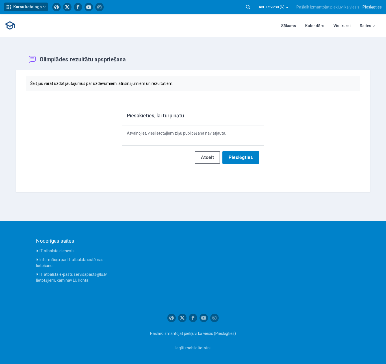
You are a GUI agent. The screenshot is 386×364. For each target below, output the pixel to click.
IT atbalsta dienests (57, 251)
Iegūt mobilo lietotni (193, 348)
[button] (26, 7)
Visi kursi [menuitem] (342, 25)
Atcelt (207, 157)
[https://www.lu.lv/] (56, 7)
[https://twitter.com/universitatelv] (67, 7)
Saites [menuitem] (365, 25)
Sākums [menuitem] (288, 25)
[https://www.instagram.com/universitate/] (99, 7)
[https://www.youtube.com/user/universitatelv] (88, 7)
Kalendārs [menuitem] (314, 25)
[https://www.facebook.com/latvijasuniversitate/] (78, 7)
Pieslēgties (372, 7)
